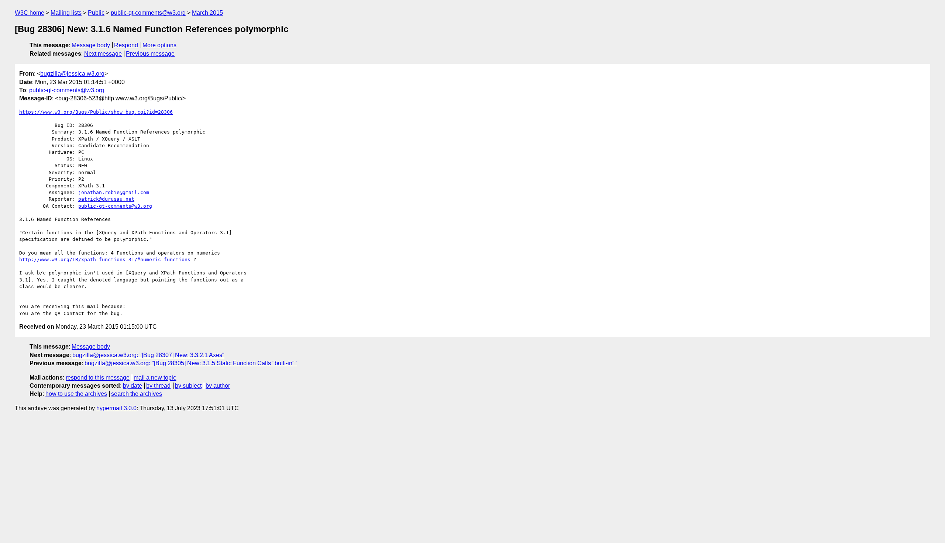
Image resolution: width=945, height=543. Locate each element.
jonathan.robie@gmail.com (113, 192)
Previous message (150, 54)
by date (132, 386)
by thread (158, 386)
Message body (91, 45)
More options (159, 45)
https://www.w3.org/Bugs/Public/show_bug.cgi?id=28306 (96, 112)
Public (96, 13)
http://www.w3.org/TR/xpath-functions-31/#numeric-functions (104, 259)
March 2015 (207, 13)
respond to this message (98, 377)
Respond (126, 45)
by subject (188, 386)
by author (218, 386)
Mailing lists (66, 13)
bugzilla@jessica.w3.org (72, 73)
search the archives (136, 394)
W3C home (29, 13)
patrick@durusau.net (106, 199)
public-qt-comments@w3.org (148, 13)
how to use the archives (76, 394)
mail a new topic (155, 377)
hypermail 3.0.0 (116, 408)
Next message (103, 54)
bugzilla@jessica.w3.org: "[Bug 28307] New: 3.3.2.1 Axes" (148, 355)
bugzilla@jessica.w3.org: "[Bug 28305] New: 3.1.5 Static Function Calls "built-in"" (191, 363)
